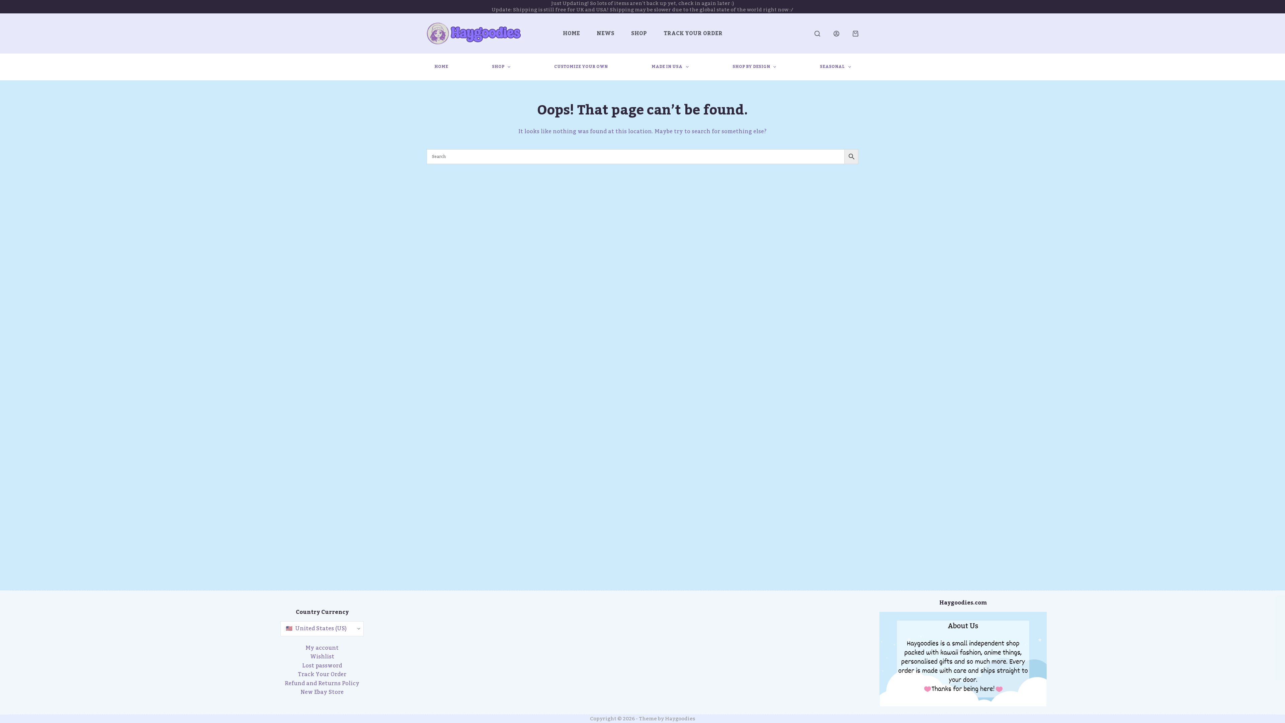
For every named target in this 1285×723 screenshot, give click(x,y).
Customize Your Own (581, 67)
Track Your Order (693, 33)
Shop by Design (751, 67)
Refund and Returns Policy (322, 683)
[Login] (836, 33)
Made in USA (667, 67)
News (605, 33)
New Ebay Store (322, 692)
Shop (639, 33)
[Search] (817, 33)
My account (322, 648)
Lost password (322, 665)
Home (571, 33)
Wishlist (322, 656)
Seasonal (832, 67)
